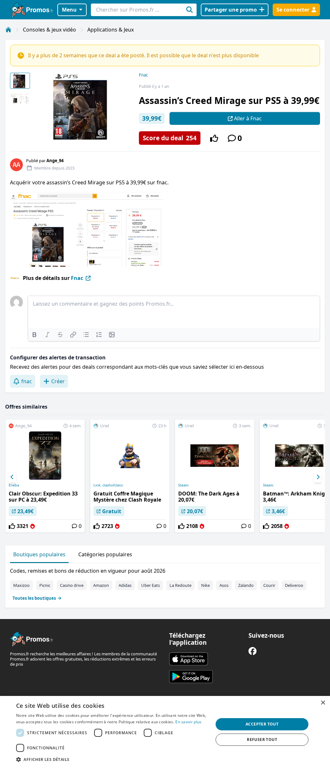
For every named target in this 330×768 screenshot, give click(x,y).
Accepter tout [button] (262, 724)
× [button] (322, 702)
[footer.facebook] (252, 651)
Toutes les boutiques (34, 598)
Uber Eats (150, 585)
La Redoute (180, 585)
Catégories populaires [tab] (105, 554)
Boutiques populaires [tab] (39, 554)
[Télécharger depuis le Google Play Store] (191, 676)
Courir (269, 585)
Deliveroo (294, 585)
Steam (183, 485)
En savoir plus (188, 722)
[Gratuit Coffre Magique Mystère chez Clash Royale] (130, 476)
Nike (205, 585)
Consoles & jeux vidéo (49, 29)
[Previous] (12, 477)
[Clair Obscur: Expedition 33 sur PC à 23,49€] (45, 476)
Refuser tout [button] (262, 739)
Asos (223, 585)
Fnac (143, 75)
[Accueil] (8, 29)
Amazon (101, 585)
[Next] (318, 477)
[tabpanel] (165, 583)
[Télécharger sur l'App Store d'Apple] (188, 658)
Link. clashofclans (108, 485)
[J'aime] (214, 138)
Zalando (246, 585)
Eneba (14, 485)
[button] (112, 759)
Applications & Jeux (110, 29)
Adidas (125, 585)
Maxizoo (21, 585)
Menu (69, 9)
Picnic (44, 585)
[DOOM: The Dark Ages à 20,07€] (214, 476)
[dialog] (165, 732)
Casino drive (71, 585)
